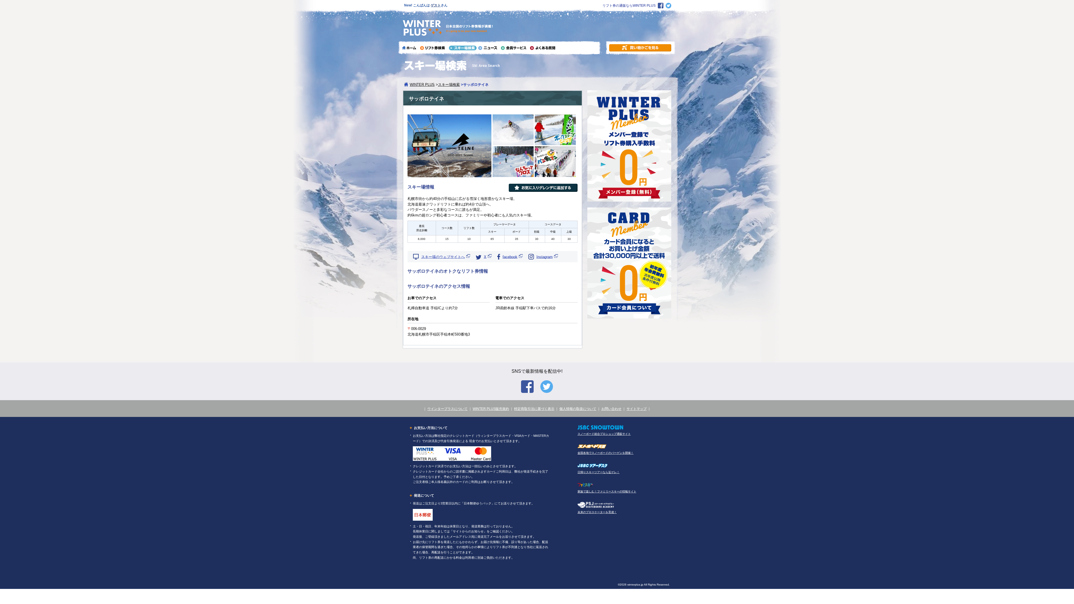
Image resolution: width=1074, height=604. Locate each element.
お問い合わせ (611, 409)
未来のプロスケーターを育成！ (597, 512)
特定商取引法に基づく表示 (534, 409)
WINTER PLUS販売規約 (491, 409)
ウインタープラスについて (447, 409)
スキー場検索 (449, 84)
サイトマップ (636, 409)
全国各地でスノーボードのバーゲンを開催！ (605, 452)
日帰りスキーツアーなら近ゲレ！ (599, 472)
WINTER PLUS (422, 84)
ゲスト (436, 5)
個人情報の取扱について (577, 409)
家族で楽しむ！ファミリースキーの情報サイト (607, 491)
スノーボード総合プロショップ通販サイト (604, 433)
